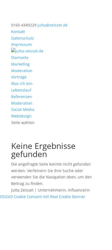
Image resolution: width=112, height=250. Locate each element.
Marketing (20, 64)
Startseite (20, 57)
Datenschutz (22, 38)
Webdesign (21, 116)
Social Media (22, 109)
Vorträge (19, 77)
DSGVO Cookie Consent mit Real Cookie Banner (42, 196)
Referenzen (21, 96)
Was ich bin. (22, 83)
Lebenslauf (21, 90)
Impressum (21, 44)
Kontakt (18, 31)
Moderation (21, 70)
